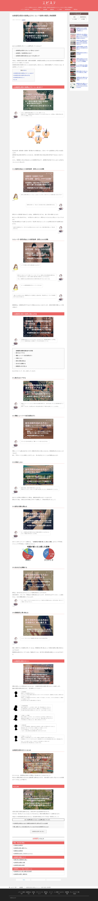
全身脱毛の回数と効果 (19, 862)
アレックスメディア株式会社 (74, 893)
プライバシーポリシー (39, 893)
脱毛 (74, 17)
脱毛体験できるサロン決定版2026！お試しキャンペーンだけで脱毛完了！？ (81, 29)
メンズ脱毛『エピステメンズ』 (59, 893)
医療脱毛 (52, 9)
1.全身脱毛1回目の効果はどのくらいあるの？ (23, 73)
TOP (13, 887)
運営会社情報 (46, 893)
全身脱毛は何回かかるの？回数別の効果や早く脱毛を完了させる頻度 (31, 823)
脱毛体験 (45, 9)
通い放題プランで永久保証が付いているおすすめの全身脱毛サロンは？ (31, 826)
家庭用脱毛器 (68, 9)
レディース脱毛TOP (25, 9)
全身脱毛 (23, 20)
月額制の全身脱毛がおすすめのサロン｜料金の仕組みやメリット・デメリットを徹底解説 (82, 60)
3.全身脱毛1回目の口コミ (19, 77)
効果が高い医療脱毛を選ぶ (20, 859)
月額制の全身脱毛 (18, 845)
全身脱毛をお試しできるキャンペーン (23, 853)
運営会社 (75, 9)
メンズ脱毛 (59, 9)
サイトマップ (51, 893)
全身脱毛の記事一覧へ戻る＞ (38, 831)
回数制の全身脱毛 (18, 850)
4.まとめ (15, 79)
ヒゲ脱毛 (83, 19)
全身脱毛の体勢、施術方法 (20, 874)
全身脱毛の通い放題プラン (20, 848)
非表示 (24, 70)
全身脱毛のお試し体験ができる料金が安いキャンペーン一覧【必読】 (82, 78)
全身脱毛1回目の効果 (19, 865)
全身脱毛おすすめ (36, 9)
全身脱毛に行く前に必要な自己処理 (23, 871)
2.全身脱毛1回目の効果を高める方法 (21, 75)
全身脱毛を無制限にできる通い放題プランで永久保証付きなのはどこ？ (82, 48)
